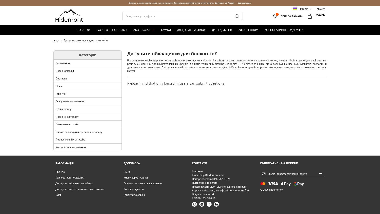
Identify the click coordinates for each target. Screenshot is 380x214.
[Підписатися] (321, 173)
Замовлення (63, 63)
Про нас (60, 172)
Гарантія (61, 94)
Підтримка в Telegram (205, 182)
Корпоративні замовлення (71, 147)
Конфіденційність (134, 189)
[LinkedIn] (216, 204)
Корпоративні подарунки (69, 177)
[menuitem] (83, 30)
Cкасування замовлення (70, 101)
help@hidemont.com (212, 175)
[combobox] (182, 16)
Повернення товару (67, 116)
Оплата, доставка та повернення (143, 183)
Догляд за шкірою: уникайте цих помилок (79, 189)
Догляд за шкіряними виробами (73, 183)
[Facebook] (209, 204)
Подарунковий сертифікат (71, 139)
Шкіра (59, 86)
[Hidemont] (69, 15)
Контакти (197, 171)
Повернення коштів (67, 124)
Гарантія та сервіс (134, 195)
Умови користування (136, 177)
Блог (58, 195)
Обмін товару (63, 109)
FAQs (127, 172)
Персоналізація (65, 71)
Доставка (61, 78)
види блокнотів (302, 64)
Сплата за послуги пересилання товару (79, 132)
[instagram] (194, 204)
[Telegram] (201, 204)
